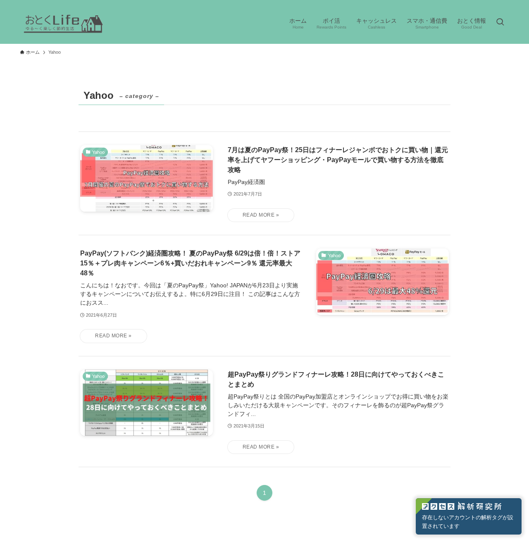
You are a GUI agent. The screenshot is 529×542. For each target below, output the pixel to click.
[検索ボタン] (500, 23)
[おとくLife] (63, 22)
